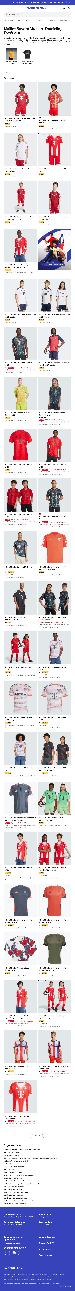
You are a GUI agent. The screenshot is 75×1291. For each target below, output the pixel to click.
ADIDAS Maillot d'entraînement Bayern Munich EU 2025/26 (54, 969)
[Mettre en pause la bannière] (66, 2)
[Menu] (6, 8)
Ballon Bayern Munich (11, 1155)
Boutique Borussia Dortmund (14, 1186)
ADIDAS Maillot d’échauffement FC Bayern (52, 121)
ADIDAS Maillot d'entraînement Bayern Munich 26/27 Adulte (54, 364)
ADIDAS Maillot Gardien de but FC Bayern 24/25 (18, 414)
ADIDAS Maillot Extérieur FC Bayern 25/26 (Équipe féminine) (18, 719)
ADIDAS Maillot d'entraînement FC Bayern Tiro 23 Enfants (52, 568)
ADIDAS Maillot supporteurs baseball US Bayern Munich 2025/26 (20, 819)
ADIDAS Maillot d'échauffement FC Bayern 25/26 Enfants (52, 769)
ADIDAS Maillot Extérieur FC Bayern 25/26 (52, 668)
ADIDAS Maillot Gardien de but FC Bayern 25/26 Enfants (52, 819)
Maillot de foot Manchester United (16, 1161)
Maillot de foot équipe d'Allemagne (16, 1192)
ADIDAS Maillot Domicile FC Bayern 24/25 (18, 466)
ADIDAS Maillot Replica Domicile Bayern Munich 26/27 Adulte (20, 119)
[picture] (20, 99)
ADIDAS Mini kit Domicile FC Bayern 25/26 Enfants (52, 1017)
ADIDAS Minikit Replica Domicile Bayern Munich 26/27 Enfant (20, 218)
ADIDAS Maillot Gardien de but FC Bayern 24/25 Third (18, 618)
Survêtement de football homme (15, 1203)
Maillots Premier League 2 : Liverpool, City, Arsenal (21, 1184)
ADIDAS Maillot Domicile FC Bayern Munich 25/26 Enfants (52, 869)
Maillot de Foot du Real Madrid (14, 1172)
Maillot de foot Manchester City (15, 1181)
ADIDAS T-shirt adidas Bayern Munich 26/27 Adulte (19, 170)
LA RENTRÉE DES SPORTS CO (54, 264)
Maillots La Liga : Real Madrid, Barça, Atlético (19, 1175)
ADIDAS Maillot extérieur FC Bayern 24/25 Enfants (52, 618)
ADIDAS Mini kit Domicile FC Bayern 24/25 (18, 668)
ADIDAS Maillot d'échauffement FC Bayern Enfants (52, 414)
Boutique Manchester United (14, 1167)
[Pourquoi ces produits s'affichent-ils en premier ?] (5, 78)
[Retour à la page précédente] (30, 1135)
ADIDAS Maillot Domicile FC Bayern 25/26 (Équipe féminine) (18, 1017)
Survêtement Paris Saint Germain (15, 1198)
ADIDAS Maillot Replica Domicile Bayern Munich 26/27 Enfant (54, 218)
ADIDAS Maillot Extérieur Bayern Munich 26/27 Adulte (20, 316)
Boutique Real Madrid (11, 1169)
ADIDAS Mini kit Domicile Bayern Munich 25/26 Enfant (54, 170)
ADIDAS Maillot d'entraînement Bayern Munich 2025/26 (20, 921)
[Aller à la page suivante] (44, 1135)
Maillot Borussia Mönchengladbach (27, 62)
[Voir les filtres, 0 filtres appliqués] (7, 73)
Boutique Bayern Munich (12, 1152)
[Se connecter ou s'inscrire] (64, 8)
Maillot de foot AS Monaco (13, 1178)
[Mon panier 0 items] (68, 8)
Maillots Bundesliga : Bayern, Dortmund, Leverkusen (22, 1149)
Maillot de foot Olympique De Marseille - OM (19, 1201)
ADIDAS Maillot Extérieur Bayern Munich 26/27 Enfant (54, 316)
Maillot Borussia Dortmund (11, 62)
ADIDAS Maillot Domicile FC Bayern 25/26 (18, 869)
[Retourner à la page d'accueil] (35, 8)
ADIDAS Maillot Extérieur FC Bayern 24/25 (18, 364)
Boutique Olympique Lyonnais (14, 1189)
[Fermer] (69, 2)
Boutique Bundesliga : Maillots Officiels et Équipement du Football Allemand (30, 1158)
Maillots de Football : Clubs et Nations (17, 1164)
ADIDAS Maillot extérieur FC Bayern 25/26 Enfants (52, 719)
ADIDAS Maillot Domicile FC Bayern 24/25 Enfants (18, 516)
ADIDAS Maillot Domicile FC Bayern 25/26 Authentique (18, 1117)
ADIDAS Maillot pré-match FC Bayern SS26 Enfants (53, 1067)
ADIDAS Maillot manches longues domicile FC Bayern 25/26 (18, 266)
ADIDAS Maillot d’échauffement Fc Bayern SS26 (18, 1067)
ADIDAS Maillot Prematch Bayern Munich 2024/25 (17, 969)
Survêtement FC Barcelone (13, 1195)
